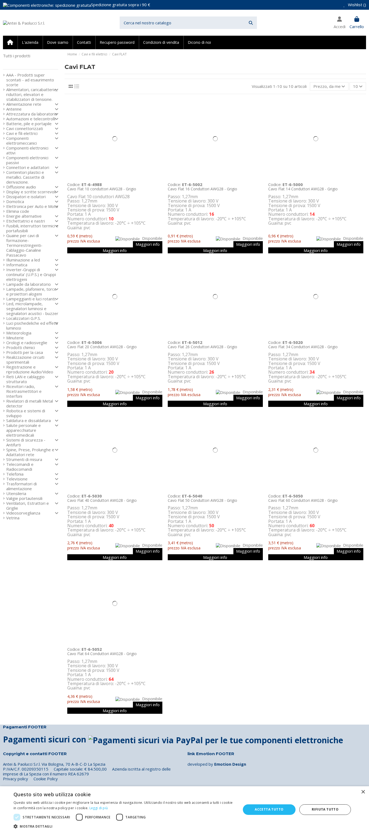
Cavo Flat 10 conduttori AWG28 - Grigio (101, 188)
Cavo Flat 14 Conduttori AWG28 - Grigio (303, 188)
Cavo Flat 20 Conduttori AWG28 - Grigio (102, 346)
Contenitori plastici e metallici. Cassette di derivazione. (25, 177)
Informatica (16, 264)
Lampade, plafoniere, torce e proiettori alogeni (31, 291)
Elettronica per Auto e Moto (32, 206)
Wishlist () (356, 4)
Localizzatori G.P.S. (23, 318)
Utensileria (16, 493)
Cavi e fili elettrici (22, 133)
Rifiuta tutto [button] (325, 809)
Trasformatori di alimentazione (21, 486)
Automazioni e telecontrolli (30, 118)
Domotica (15, 201)
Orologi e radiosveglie (26, 342)
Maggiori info (148, 244)
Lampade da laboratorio (28, 284)
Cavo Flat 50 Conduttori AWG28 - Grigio (202, 500)
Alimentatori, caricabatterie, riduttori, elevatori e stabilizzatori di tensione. (32, 94)
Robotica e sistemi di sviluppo (25, 413)
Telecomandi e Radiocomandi (19, 467)
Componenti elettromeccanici (21, 140)
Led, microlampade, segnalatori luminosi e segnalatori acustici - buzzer (32, 308)
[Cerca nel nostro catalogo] (251, 22)
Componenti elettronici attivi (27, 150)
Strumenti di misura (24, 459)
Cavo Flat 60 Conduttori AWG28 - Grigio (303, 500)
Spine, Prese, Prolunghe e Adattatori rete (30, 452)
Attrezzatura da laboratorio (31, 113)
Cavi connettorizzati (24, 128)
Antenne (14, 109)
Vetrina (12, 517)
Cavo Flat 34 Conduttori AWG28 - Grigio (303, 346)
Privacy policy (15, 778)
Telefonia (15, 474)
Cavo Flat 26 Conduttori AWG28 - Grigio (202, 346)
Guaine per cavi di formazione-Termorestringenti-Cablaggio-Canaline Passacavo (24, 245)
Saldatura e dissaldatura (28, 420)
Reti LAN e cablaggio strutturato (25, 379)
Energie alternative (24, 216)
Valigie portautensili (24, 498)
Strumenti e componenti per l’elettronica (28, 62)
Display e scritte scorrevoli (31, 191)
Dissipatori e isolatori (26, 196)
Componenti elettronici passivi (27, 160)
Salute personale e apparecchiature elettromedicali (23, 430)
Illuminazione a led (23, 259)
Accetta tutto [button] (269, 809)
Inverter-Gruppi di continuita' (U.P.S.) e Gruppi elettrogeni (31, 274)
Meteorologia (18, 332)
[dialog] (184, 809)
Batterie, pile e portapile (29, 123)
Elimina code (17, 211)
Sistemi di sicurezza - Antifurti (25, 442)
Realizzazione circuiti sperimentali (25, 359)
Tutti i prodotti (16, 55)
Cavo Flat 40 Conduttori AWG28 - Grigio (102, 500)
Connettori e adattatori (27, 167)
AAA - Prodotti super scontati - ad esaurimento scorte (30, 79)
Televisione (17, 478)
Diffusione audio (21, 186)
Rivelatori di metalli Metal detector (29, 403)
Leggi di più (98, 808)
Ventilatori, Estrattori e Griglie (27, 505)
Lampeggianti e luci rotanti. (31, 298)
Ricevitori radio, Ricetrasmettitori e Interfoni (24, 391)
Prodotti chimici (20, 347)
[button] (124, 826)
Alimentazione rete (23, 104)
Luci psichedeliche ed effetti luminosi (32, 325)
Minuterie (15, 337)
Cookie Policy (45, 778)
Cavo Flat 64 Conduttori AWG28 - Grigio (102, 653)
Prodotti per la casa (24, 352)
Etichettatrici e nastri (25, 220)
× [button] (363, 792)
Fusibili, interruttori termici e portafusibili (32, 228)
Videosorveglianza (23, 512)
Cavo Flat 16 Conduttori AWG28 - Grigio (202, 188)
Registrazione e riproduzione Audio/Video (29, 369)
